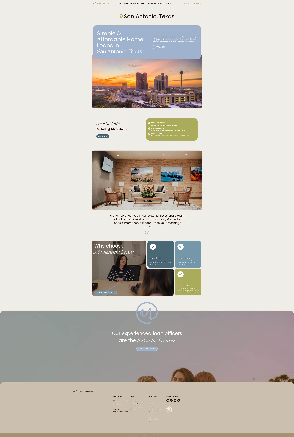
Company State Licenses (137, 401)
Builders (151, 415)
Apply (120, 3)
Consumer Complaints (137, 409)
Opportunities (152, 411)
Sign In (182, 3)
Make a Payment (194, 3)
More (168, 3)
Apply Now (161, 47)
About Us (151, 405)
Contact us (152, 403)
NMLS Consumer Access (137, 407)
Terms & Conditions (136, 405)
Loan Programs (152, 407)
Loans (160, 3)
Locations (151, 413)
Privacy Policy (134, 403)
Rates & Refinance (131, 3)
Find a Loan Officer (148, 3)
